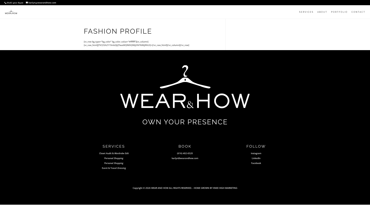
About (322, 12)
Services (306, 12)
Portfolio (339, 12)
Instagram (256, 153)
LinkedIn (256, 158)
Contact (358, 12)
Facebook (256, 163)
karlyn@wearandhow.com (185, 158)
